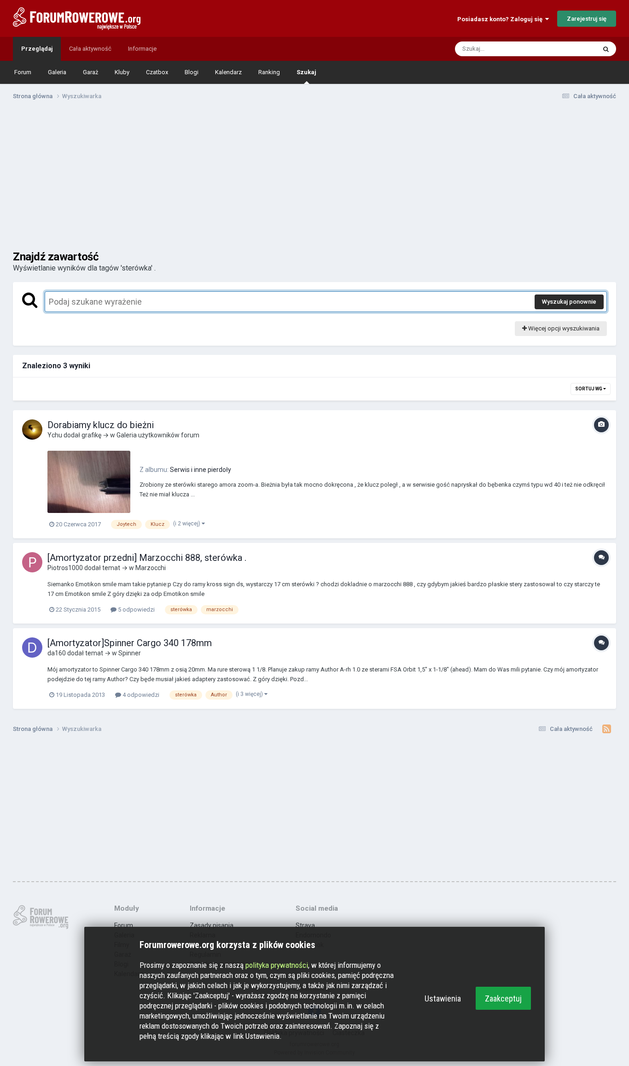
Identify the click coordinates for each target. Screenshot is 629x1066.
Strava (305, 925)
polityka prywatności (276, 965)
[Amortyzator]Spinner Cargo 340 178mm (129, 642)
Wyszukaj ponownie (569, 301)
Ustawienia (443, 998)
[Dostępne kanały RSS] (606, 729)
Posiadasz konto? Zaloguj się (501, 19)
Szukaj (306, 72)
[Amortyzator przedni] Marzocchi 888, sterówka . (146, 557)
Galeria (57, 72)
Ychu (54, 435)
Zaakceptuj (503, 998)
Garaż (90, 72)
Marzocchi (150, 567)
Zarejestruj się (586, 18)
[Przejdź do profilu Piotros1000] (32, 562)
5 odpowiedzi (135, 609)
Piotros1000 (65, 567)
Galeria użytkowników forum (157, 435)
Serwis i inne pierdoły (200, 469)
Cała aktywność (90, 48)
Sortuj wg (589, 388)
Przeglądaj (36, 48)
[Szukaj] (606, 48)
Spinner (129, 653)
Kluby (122, 72)
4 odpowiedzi (140, 694)
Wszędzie (570, 49)
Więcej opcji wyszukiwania (563, 328)
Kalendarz (228, 72)
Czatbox (157, 72)
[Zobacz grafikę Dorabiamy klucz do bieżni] (88, 482)
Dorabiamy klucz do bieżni (100, 424)
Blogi (191, 72)
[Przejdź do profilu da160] (32, 647)
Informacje (142, 48)
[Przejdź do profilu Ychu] (32, 429)
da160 (56, 653)
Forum (22, 72)
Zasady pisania (211, 925)
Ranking (269, 72)
